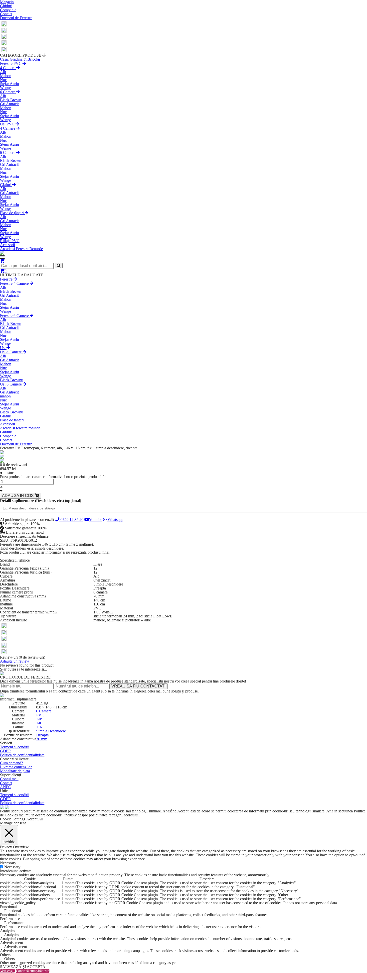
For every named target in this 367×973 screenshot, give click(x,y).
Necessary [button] (8, 863)
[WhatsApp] (3, 42)
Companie (8, 10)
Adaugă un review (14, 661)
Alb (3, 72)
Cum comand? (11, 763)
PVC (40, 715)
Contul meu (9, 779)
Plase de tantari (12, 420)
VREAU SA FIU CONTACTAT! (138, 686)
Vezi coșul (7, 971)
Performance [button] (10, 919)
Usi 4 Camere (11, 352)
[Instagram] (3, 30)
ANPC (5, 787)
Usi (3, 348)
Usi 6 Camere (11, 384)
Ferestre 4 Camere (15, 283)
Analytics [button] (7, 931)
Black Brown (10, 100)
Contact (6, 14)
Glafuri (6, 185)
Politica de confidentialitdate (22, 755)
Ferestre (6, 279)
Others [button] (5, 955)
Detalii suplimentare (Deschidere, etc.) (40, 501)
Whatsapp (115, 519)
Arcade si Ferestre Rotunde (21, 249)
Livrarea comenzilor (16, 767)
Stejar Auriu (9, 84)
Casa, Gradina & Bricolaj (20, 59)
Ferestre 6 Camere (15, 315)
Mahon (5, 76)
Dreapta (42, 735)
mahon (5, 396)
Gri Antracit (9, 104)
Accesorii (7, 245)
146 (39, 723)
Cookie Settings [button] (12, 819)
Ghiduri (6, 6)
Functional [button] (8, 907)
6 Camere (8, 92)
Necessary (12, 867)
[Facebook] (3, 23)
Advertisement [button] (11, 943)
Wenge (5, 88)
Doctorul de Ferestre (16, 18)
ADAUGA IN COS (18, 495)
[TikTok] (3, 49)
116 (39, 727)
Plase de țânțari (12, 213)
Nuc (3, 80)
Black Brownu (11, 380)
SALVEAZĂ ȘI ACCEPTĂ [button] (22, 967)
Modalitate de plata (15, 771)
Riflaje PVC (9, 241)
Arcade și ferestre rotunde (20, 428)
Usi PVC (7, 124)
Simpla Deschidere (51, 731)
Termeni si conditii (14, 747)
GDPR (5, 751)
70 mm (41, 739)
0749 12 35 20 (71, 519)
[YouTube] (3, 36)
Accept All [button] (34, 819)
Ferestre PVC (11, 63)
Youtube (95, 519)
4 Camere (8, 68)
